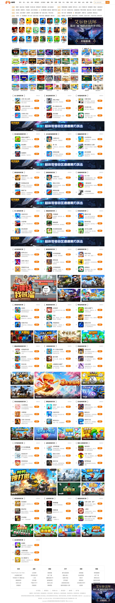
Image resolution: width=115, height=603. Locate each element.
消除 (91, 2)
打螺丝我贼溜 (64, 7)
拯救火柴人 (65, 575)
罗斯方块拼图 (83, 10)
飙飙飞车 (84, 12)
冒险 (52, 2)
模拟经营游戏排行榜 (20, 346)
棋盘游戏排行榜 (50, 211)
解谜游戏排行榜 (50, 249)
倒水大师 (94, 10)
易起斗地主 (22, 7)
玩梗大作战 (65, 577)
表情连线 (81, 580)
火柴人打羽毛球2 (34, 10)
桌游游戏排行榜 (50, 305)
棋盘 (67, 2)
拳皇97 (94, 7)
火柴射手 (28, 12)
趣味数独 (50, 585)
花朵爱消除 (81, 575)
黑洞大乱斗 (95, 12)
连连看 (81, 585)
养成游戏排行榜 (82, 346)
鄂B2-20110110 (69, 601)
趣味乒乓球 (54, 10)
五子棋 (17, 15)
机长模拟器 (24, 15)
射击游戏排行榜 (50, 95)
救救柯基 (50, 572)
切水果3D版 (32, 7)
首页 (20, 2)
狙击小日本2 (44, 12)
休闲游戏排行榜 (82, 95)
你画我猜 (27, 7)
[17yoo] (10, 2)
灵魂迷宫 (18, 585)
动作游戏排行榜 (18, 249)
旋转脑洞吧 (49, 580)
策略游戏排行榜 (50, 401)
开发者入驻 (54, 590)
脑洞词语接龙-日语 (65, 585)
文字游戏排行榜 (18, 443)
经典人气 (86, 48)
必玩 (83, 2)
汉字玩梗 (34, 580)
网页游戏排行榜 (18, 498)
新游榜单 (16, 48)
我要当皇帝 (47, 15)
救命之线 (52, 15)
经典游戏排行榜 (50, 172)
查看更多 (76, 48)
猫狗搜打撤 (69, 12)
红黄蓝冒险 (99, 10)
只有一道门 (64, 10)
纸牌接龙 (63, 15)
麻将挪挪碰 (96, 572)
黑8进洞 (28, 10)
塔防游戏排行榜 (82, 305)
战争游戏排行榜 (50, 443)
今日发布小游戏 (69, 48)
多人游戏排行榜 (18, 211)
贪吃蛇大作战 (70, 10)
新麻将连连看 (96, 582)
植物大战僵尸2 (78, 12)
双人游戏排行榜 (18, 95)
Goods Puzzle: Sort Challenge (18, 573)
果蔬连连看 (44, 7)
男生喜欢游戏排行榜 (20, 134)
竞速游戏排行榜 (82, 172)
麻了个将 (97, 575)
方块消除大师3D (81, 582)
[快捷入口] (107, 31)
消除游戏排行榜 (18, 305)
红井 (40, 12)
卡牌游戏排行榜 (50, 346)
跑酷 (48, 2)
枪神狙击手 (38, 7)
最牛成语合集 (65, 572)
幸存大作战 (50, 12)
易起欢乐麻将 (75, 15)
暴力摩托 (18, 10)
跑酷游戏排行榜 (82, 134)
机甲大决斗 (75, 7)
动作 (75, 2)
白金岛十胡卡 (87, 15)
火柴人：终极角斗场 (82, 7)
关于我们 (38, 590)
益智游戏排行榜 (82, 249)
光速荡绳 (70, 7)
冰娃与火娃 (18, 582)
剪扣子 (81, 577)
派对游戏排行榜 (18, 540)
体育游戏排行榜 (82, 211)
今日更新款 (60, 48)
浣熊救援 (81, 572)
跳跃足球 (49, 10)
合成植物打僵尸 (18, 575)
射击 (28, 2)
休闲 (32, 2)
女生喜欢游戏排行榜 (51, 134)
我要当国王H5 (49, 577)
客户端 (77, 590)
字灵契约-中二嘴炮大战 (18, 577)
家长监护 (63, 590)
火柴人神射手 (22, 12)
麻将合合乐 (99, 15)
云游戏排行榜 (50, 498)
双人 (24, 2)
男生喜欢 (37, 2)
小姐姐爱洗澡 (76, 10)
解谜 (79, 2)
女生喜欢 (43, 2)
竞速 (60, 2)
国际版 (70, 590)
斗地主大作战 (93, 15)
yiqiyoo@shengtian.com (88, 595)
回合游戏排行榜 (82, 401)
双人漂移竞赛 (43, 10)
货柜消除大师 (34, 575)
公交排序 (34, 572)
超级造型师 (18, 580)
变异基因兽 (90, 7)
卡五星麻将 (80, 15)
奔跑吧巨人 (23, 10)
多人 (64, 2)
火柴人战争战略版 (34, 12)
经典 (56, 2)
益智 (87, 2)
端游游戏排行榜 (82, 498)
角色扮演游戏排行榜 (20, 401)
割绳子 (17, 7)
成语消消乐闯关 (65, 582)
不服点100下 (34, 582)
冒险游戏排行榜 (18, 172)
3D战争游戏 (89, 12)
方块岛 (17, 12)
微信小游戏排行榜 (83, 443)
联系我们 (46, 590)
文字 (65, 569)
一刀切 (34, 577)
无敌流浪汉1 (100, 7)
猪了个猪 (50, 575)
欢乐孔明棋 (68, 15)
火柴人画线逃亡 (50, 7)
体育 (71, 2)
